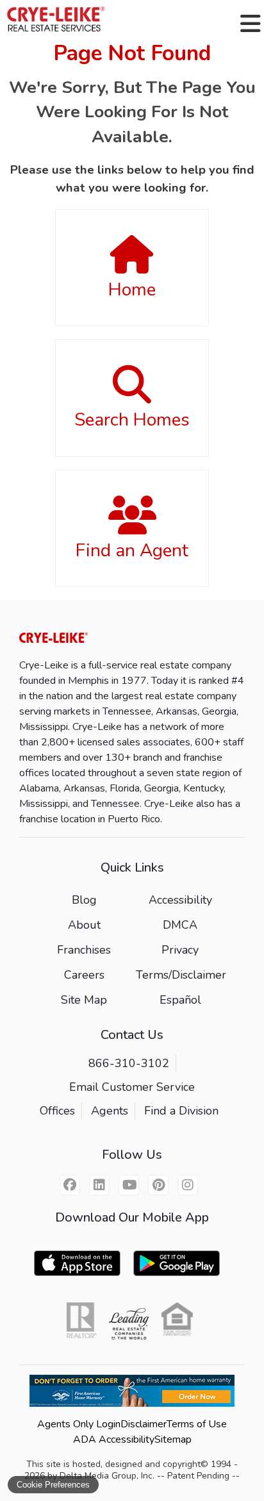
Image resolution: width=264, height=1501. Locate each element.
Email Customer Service (132, 1087)
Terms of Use (197, 1424)
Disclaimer (143, 1424)
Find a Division (181, 1110)
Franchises (84, 950)
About (84, 925)
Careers (84, 975)
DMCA (180, 925)
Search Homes (132, 420)
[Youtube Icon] (129, 1185)
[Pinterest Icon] (158, 1185)
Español (180, 1000)
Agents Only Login (78, 1424)
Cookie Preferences (53, 1484)
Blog (84, 900)
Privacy (180, 950)
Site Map (84, 1000)
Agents (109, 1110)
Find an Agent (132, 550)
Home (132, 290)
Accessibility (180, 900)
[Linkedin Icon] (99, 1185)
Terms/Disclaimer (181, 975)
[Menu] (250, 23)
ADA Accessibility (113, 1439)
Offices (57, 1110)
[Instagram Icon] (187, 1185)
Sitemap (173, 1439)
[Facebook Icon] (70, 1185)
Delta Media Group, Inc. (107, 1476)
